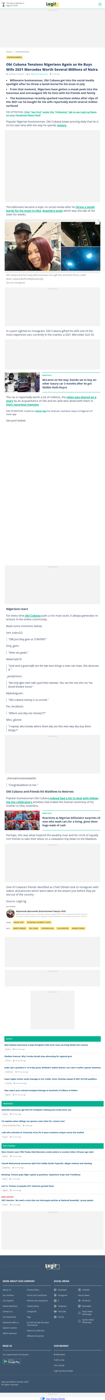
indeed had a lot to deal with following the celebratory (52, 800)
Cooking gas (47, 928)
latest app (41, 411)
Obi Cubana (32, 615)
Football (8, 1083)
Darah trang (78, 928)
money (61, 125)
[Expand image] (97, 222)
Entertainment (22, 51)
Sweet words (19, 928)
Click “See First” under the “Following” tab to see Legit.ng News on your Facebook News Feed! (51, 113)
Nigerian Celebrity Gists (39, 922)
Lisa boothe (62, 928)
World (5, 1179)
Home (9, 51)
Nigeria (7, 1095)
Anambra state (52, 211)
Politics (8, 1061)
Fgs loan (33, 928)
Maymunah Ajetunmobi (39, 74)
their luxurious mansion (22, 404)
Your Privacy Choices (55, 1398)
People (7, 1049)
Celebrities (9, 1072)
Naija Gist (19, 922)
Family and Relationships (11, 1125)
